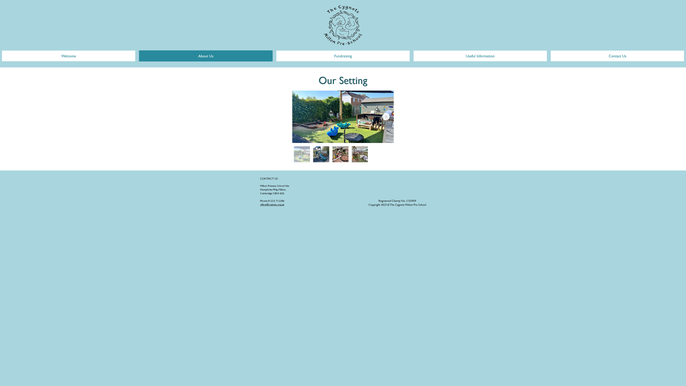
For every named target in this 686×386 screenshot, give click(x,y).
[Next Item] (386, 116)
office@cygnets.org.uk (272, 204)
